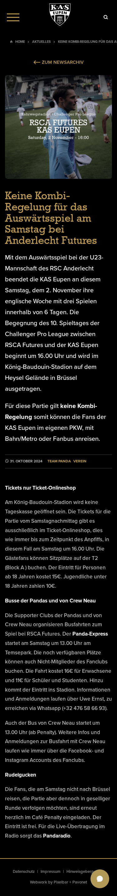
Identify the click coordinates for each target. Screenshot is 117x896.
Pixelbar (61, 882)
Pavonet (79, 882)
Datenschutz (24, 871)
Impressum (51, 871)
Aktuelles (41, 42)
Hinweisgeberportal (84, 871)
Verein (79, 461)
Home (20, 42)
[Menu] (13, 17)
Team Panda (59, 461)
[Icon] (106, 17)
